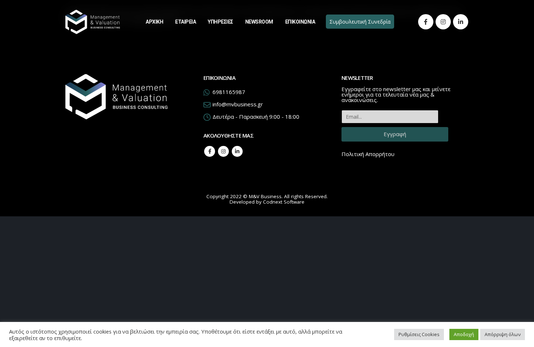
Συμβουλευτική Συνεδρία (360, 21)
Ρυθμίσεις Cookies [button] (419, 334)
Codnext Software (283, 202)
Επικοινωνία (300, 22)
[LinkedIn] (460, 21)
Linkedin (237, 151)
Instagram (223, 151)
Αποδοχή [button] (464, 334)
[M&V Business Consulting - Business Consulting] (92, 22)
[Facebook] (425, 21)
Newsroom (259, 22)
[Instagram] (443, 21)
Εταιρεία (185, 22)
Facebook (209, 151)
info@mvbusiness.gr (238, 104)
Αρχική (154, 22)
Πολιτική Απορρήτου (368, 154)
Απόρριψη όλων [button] (503, 334)
